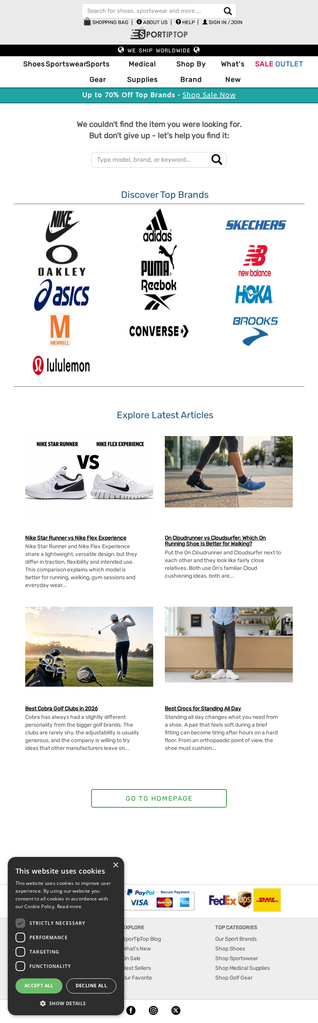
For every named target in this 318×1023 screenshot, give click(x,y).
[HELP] (178, 21)
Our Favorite (137, 978)
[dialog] (66, 936)
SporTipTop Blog (141, 939)
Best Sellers (136, 968)
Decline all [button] (91, 985)
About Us (155, 22)
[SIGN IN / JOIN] (204, 21)
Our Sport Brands (235, 939)
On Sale (131, 958)
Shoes (32, 64)
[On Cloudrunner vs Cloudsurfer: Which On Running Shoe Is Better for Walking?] (229, 471)
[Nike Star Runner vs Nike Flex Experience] (89, 476)
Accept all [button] (39, 985)
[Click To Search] (228, 11)
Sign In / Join (225, 22)
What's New (233, 72)
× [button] (115, 865)
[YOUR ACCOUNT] (139, 21)
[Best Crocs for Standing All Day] (229, 644)
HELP (188, 22)
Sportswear (62, 64)
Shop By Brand (191, 72)
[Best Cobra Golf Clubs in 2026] (89, 647)
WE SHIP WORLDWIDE (159, 50)
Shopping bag (109, 22)
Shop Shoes (230, 948)
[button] (66, 1003)
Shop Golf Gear (233, 978)
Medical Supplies (142, 72)
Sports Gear (98, 72)
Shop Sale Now (209, 95)
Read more (69, 906)
